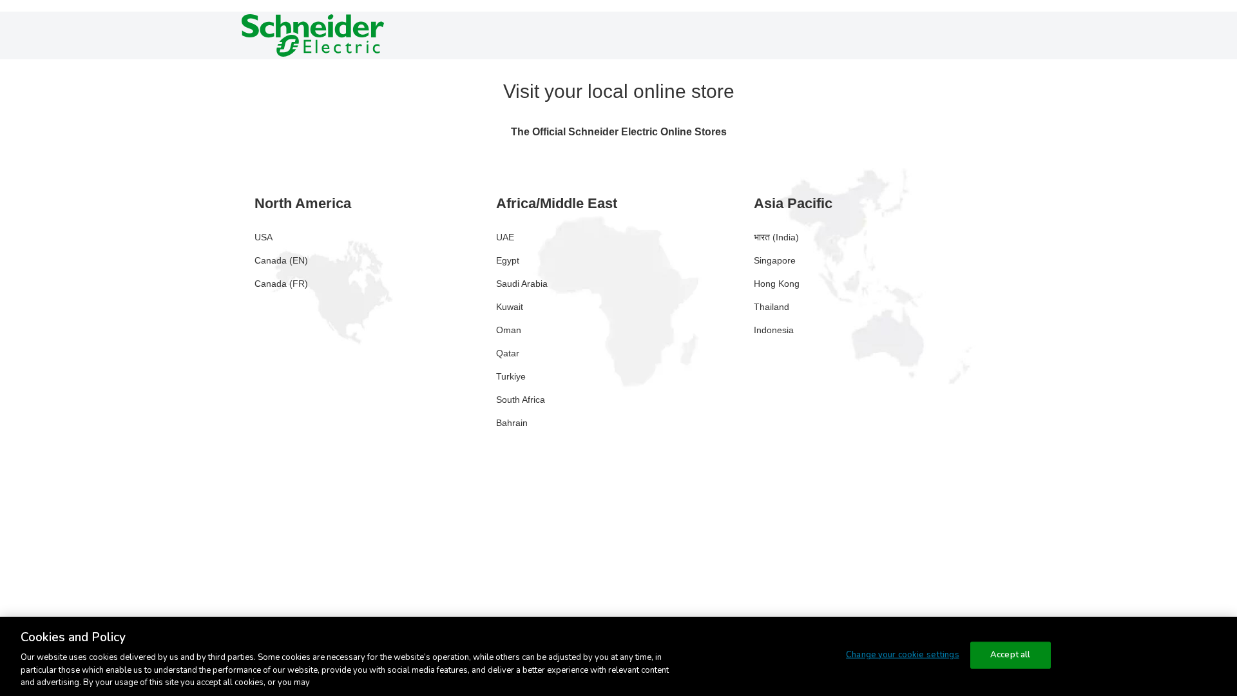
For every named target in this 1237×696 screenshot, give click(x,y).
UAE (505, 237)
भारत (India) (776, 237)
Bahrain (512, 423)
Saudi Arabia (522, 283)
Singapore (775, 260)
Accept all (1010, 655)
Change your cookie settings (902, 655)
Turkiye (511, 376)
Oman (508, 330)
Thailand (771, 307)
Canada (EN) (281, 260)
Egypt (507, 260)
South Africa (520, 399)
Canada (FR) (281, 283)
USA (263, 237)
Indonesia (774, 330)
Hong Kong (777, 283)
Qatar (507, 353)
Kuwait (509, 307)
